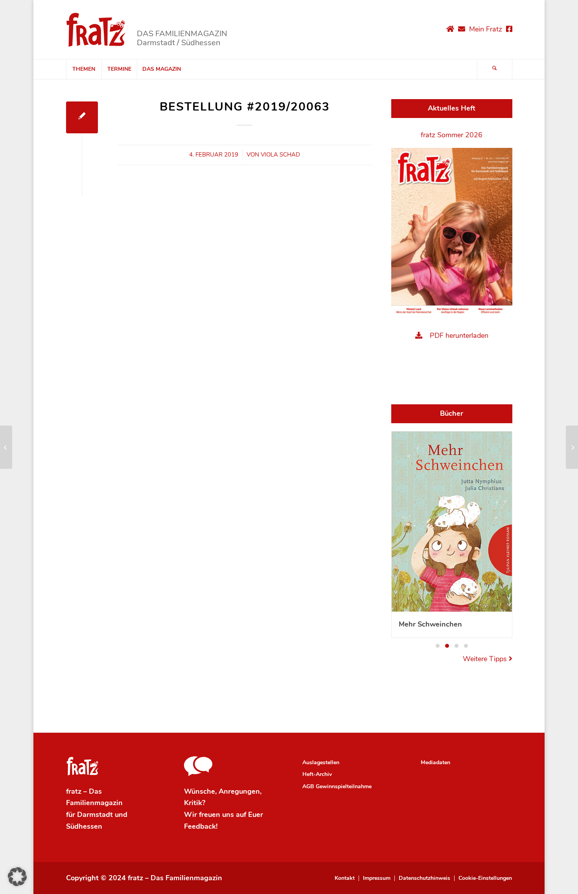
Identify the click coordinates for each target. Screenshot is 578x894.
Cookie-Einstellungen (485, 878)
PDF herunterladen (459, 335)
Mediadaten (435, 762)
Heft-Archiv (317, 774)
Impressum (376, 878)
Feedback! (200, 826)
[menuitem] (83, 69)
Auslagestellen (320, 762)
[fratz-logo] (96, 29)
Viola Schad (280, 155)
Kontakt (345, 878)
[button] (437, 646)
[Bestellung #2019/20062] (6, 447)
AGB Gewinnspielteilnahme (337, 786)
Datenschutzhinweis (424, 878)
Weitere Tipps (486, 659)
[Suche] (494, 69)
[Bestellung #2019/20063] (82, 117)
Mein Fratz (485, 29)
